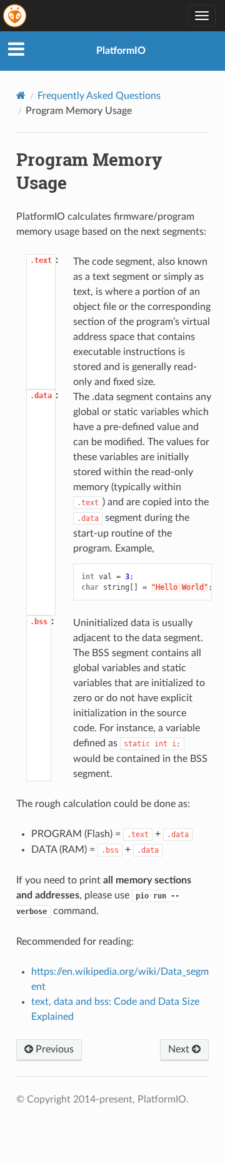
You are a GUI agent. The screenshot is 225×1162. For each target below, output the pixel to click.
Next (180, 1049)
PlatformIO (121, 51)
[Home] (21, 95)
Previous (53, 1049)
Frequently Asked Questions (99, 96)
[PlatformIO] (15, 15)
